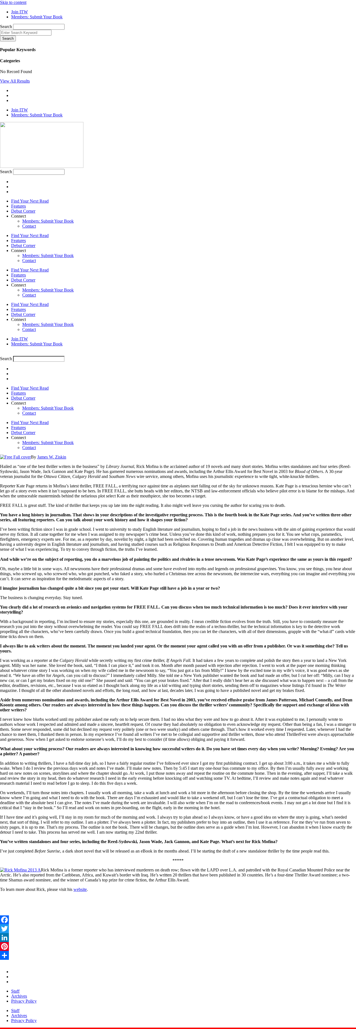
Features (18, 206)
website (80, 889)
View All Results (15, 81)
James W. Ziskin (51, 457)
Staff (15, 991)
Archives (19, 996)
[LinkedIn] (178, 937)
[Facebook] (178, 919)
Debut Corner (23, 211)
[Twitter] (178, 928)
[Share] (178, 955)
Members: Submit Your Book (48, 221)
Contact (29, 226)
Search (6, 26)
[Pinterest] (178, 946)
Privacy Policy (24, 1001)
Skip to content (13, 2)
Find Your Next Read (30, 201)
